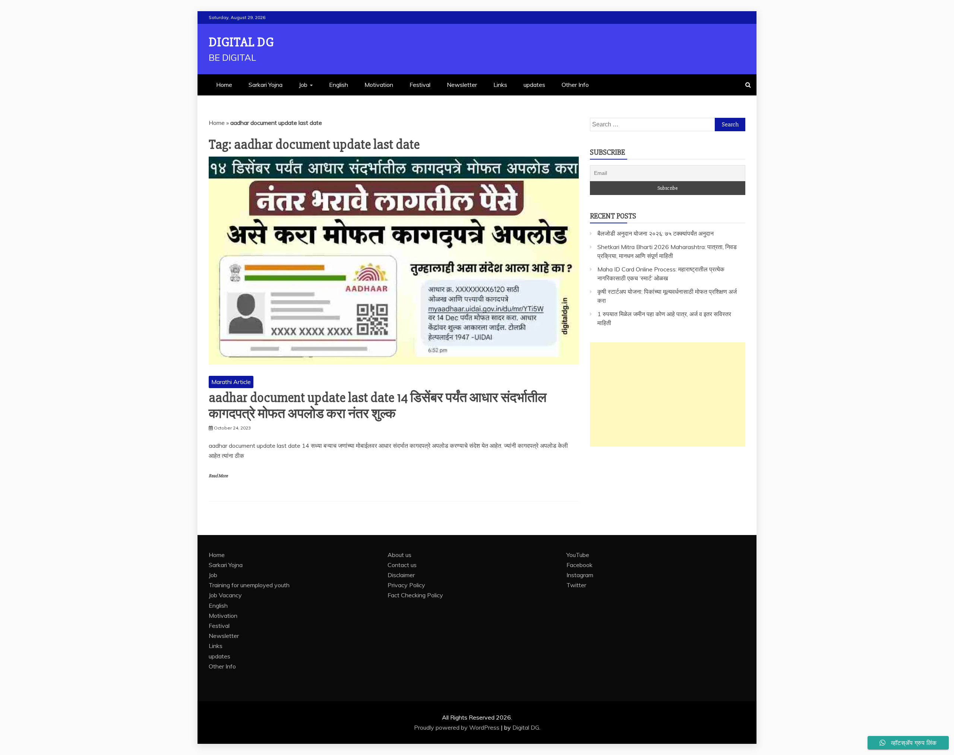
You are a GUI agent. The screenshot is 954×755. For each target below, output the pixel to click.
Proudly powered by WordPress (457, 727)
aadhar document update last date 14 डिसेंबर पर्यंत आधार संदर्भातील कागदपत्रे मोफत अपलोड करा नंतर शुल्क (378, 406)
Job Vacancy (225, 595)
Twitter (576, 585)
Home (224, 84)
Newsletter (462, 84)
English (338, 84)
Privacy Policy (406, 585)
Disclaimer (401, 575)
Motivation (378, 84)
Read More (218, 476)
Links (500, 84)
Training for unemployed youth (249, 585)
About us (399, 555)
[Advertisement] (667, 394)
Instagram (579, 575)
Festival (420, 84)
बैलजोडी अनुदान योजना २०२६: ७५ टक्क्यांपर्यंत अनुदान (655, 233)
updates (534, 84)
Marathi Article (231, 382)
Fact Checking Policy (415, 595)
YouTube (577, 555)
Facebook (579, 565)
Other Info (575, 84)
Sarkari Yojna (265, 84)
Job (303, 84)
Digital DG (241, 42)
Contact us (402, 565)
